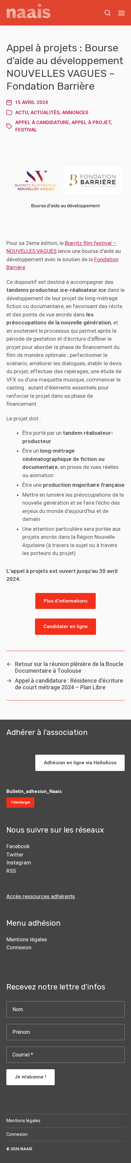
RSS (11, 871)
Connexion (18, 947)
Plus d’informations (65, 601)
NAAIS (26, 1149)
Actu (21, 112)
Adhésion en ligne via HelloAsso (80, 763)
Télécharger (20, 802)
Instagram (18, 862)
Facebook (18, 846)
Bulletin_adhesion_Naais (34, 791)
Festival (26, 130)
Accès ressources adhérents (40, 896)
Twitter (15, 854)
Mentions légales (26, 939)
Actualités (45, 112)
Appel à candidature (42, 122)
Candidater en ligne (65, 626)
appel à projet (91, 122)
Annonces (75, 112)
